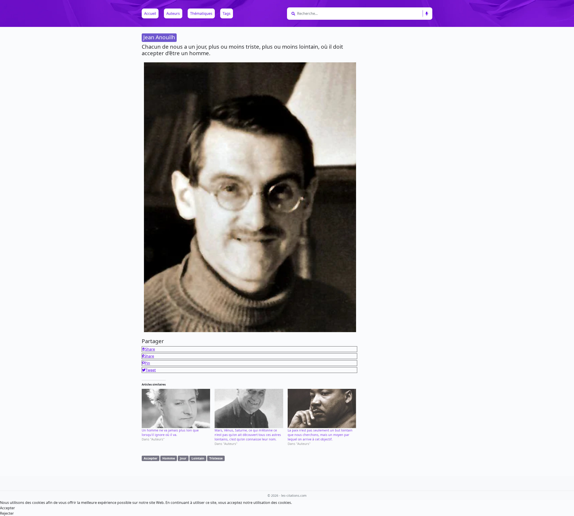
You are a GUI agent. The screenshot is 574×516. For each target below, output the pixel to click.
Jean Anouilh (159, 37)
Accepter (150, 458)
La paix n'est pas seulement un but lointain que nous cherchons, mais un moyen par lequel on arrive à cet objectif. (320, 434)
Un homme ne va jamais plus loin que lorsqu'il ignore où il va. (170, 432)
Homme (168, 458)
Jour (183, 458)
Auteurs (173, 13)
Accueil (150, 13)
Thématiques (201, 13)
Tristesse (216, 458)
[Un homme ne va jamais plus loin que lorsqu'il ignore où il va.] (176, 408)
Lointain (197, 458)
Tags (226, 13)
